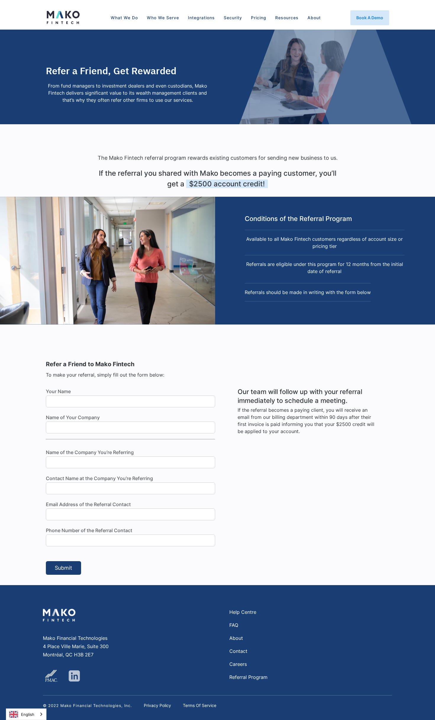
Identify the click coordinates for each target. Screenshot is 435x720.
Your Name (58, 391)
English (27, 714)
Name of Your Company (73, 417)
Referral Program (248, 677)
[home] (63, 17)
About (314, 17)
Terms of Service (199, 705)
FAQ (233, 625)
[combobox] (26, 714)
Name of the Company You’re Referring (90, 452)
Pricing (258, 17)
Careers (238, 664)
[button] (124, 18)
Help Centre (242, 612)
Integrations (201, 17)
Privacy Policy (157, 705)
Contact (238, 651)
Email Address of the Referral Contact (88, 504)
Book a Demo (369, 17)
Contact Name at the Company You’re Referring (99, 478)
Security (233, 17)
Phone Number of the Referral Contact (89, 530)
